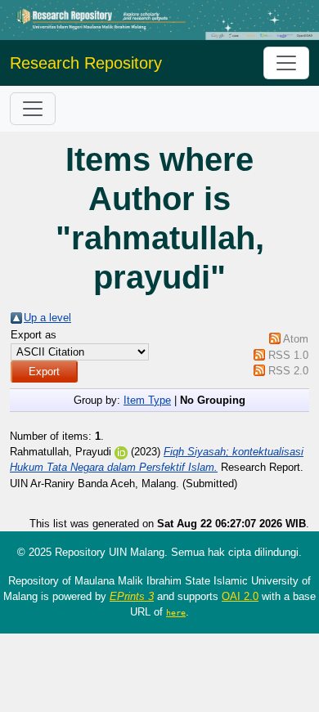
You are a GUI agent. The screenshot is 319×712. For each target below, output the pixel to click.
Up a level (47, 317)
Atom (295, 339)
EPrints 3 (132, 596)
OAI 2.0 (240, 596)
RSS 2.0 (288, 371)
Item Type (147, 400)
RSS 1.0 (288, 355)
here (176, 612)
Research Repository (86, 63)
